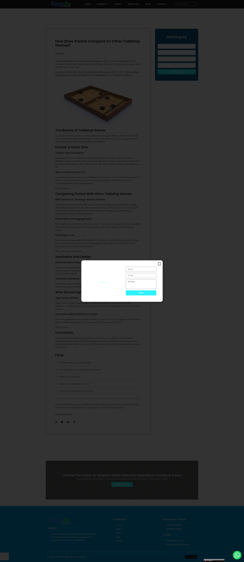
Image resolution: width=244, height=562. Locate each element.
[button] (159, 264)
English (209, 560)
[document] (122, 281)
